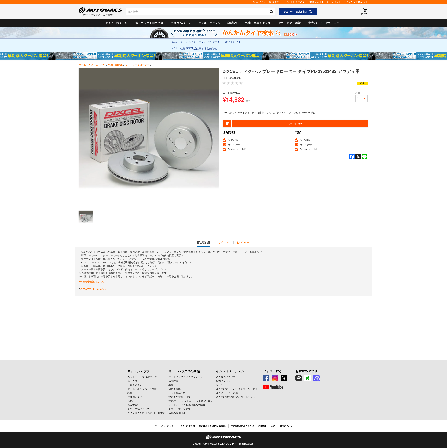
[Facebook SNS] (266, 378)
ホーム (82, 64)
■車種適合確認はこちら (91, 281)
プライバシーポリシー (165, 426)
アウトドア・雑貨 (289, 22)
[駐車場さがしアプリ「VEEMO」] (307, 378)
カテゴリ (132, 381)
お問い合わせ (286, 426)
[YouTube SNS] (273, 387)
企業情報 (262, 426)
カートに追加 (295, 123)
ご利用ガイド (258, 2)
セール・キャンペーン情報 (142, 389)
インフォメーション (230, 371)
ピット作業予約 (294, 2)
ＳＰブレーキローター (137, 64)
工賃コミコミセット (138, 385)
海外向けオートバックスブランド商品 (237, 389)
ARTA (219, 385)
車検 (170, 385)
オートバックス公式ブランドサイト (345, 2)
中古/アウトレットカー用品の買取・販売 (190, 401)
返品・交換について (138, 409)
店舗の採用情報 (177, 413)
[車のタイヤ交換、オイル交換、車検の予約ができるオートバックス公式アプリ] (298, 378)
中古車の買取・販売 (179, 397)
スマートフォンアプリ (180, 409)
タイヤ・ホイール (116, 22)
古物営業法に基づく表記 (242, 426)
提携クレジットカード (228, 381)
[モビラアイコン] (316, 378)
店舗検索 (274, 2)
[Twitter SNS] (284, 378)
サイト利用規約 (187, 426)
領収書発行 (133, 405)
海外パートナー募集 (227, 393)
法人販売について (226, 377)
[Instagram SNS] (275, 378)
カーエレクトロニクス (149, 22)
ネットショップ (138, 371)
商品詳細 (203, 244)
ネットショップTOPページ (142, 377)
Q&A (130, 401)
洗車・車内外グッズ (257, 22)
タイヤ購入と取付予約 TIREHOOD (146, 413)
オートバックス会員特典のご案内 (186, 405)
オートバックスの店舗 (184, 371)
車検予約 (314, 2)
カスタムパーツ (180, 22)
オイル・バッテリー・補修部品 (217, 22)
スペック (223, 242)
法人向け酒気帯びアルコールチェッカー (238, 397)
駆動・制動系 (115, 64)
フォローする (272, 371)
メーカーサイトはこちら (93, 288)
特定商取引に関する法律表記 (212, 426)
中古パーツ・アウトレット (325, 22)
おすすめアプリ (306, 371)
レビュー (243, 242)
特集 (129, 393)
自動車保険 (174, 389)
